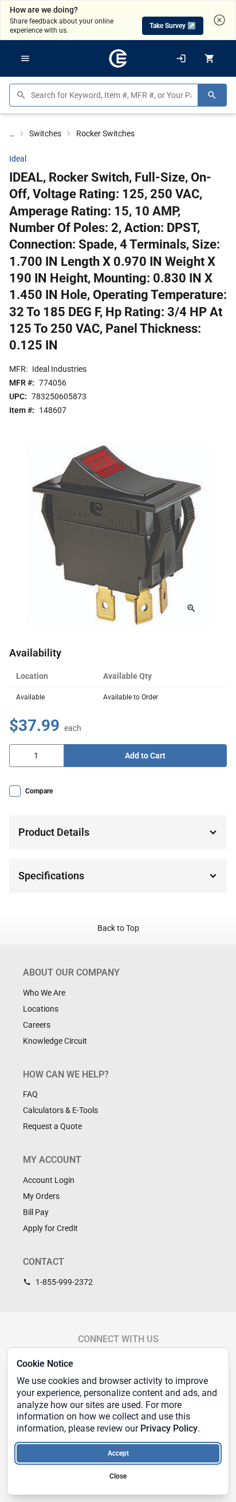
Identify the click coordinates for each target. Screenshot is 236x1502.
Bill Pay (36, 1212)
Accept (118, 1453)
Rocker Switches (105, 133)
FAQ (30, 1094)
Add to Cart (145, 755)
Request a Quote (52, 1126)
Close (118, 1476)
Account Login (48, 1180)
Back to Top (118, 928)
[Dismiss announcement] (219, 20)
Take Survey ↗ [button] (173, 26)
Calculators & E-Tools (60, 1110)
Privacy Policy (169, 1428)
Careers (36, 1024)
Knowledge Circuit (55, 1040)
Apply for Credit (50, 1228)
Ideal (17, 158)
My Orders (41, 1196)
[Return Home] (118, 58)
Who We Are (44, 992)
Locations (40, 1008)
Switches (45, 133)
